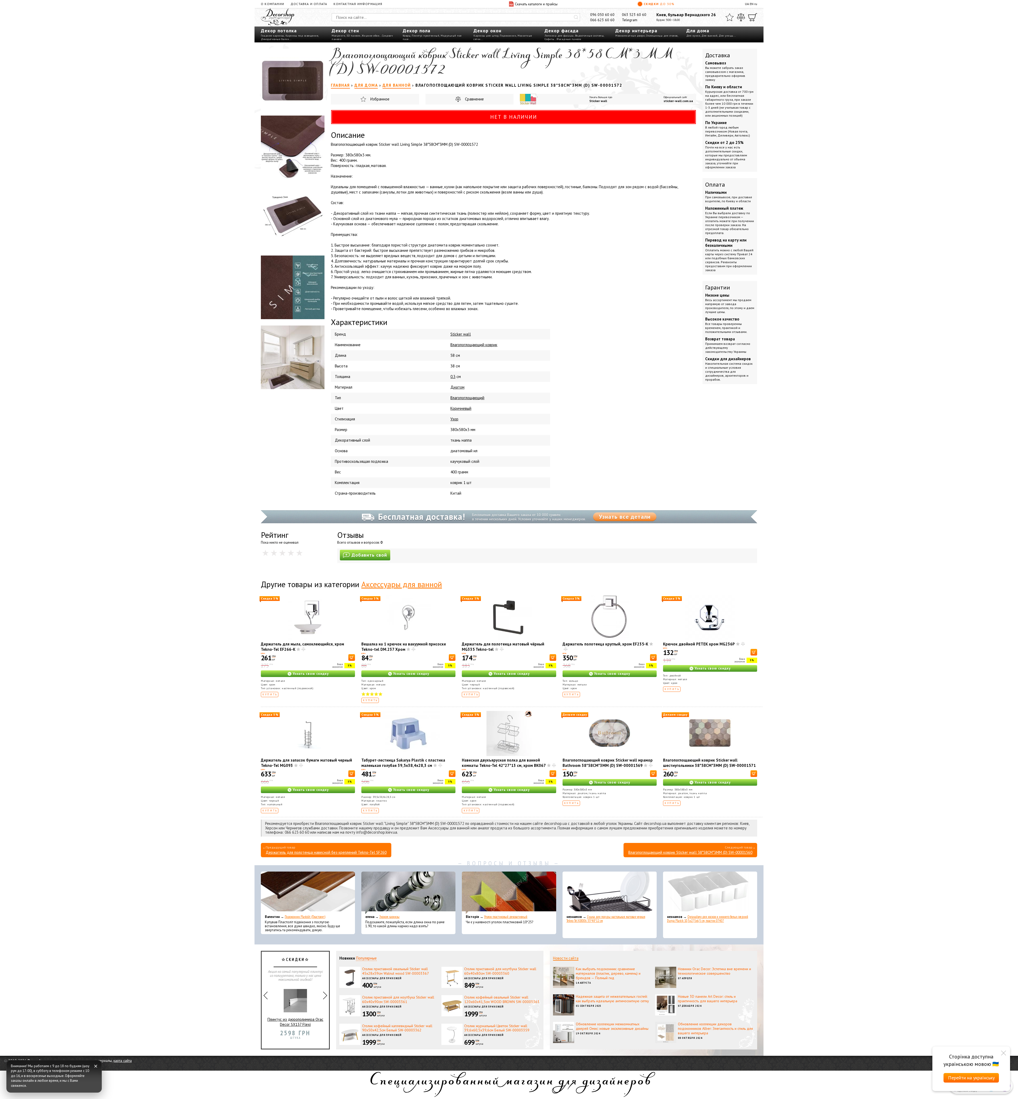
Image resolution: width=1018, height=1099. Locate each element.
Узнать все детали (625, 516)
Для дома (697, 31)
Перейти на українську (971, 1078)
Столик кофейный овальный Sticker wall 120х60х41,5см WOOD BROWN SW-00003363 (501, 999)
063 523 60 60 (634, 14)
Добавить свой (369, 555)
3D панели (353, 35)
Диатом (457, 387)
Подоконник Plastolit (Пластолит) (305, 917)
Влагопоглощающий (467, 397)
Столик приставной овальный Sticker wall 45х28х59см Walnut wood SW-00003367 (395, 971)
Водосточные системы (589, 35)
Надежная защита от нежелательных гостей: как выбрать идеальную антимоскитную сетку (612, 998)
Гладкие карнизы (272, 35)
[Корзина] (752, 17)
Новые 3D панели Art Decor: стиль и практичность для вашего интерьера (707, 998)
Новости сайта (565, 958)
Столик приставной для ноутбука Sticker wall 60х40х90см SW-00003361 (398, 999)
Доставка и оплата (309, 4)
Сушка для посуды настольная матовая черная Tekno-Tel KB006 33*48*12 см (606, 919)
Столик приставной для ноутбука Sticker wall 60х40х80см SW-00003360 (500, 971)
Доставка (717, 55)
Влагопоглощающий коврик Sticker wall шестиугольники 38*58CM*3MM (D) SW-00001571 (709, 763)
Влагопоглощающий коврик (473, 344)
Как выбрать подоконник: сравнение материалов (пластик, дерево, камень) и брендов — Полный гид (608, 973)
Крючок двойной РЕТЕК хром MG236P (699, 644)
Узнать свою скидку (311, 673)
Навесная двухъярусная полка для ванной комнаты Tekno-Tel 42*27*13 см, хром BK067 (504, 763)
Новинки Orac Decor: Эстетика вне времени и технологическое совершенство (714, 971)
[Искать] (576, 17)
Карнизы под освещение (302, 35)
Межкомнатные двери (630, 35)
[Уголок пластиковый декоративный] (509, 893)
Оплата (715, 184)
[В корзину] (351, 657)
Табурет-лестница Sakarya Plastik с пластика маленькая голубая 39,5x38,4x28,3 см (403, 763)
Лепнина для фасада (559, 35)
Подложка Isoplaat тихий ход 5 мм (295, 1022)
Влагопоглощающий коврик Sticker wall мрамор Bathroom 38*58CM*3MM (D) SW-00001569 (608, 763)
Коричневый (460, 408)
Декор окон (487, 31)
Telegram (629, 19)
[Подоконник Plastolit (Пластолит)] (308, 893)
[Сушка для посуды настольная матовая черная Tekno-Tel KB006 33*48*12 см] (610, 893)
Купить (270, 694)
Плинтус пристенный (425, 35)
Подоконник (508, 35)
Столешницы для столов (662, 35)
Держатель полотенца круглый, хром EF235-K (605, 644)
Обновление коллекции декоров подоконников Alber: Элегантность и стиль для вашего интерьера (715, 1028)
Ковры (407, 35)
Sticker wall (598, 101)
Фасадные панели (569, 39)
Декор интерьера (636, 31)
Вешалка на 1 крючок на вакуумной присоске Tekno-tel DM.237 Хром (403, 646)
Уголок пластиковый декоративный (505, 917)
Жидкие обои (371, 35)
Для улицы (726, 35)
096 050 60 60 (602, 14)
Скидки (659, 4)
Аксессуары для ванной (401, 584)
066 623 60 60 (602, 19)
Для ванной (709, 35)
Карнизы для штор (485, 35)
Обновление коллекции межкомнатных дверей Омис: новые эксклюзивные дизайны (612, 1026)
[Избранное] (729, 17)
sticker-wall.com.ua (678, 101)
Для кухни (693, 35)
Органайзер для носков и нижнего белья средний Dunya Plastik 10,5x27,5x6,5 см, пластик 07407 (707, 919)
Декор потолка (279, 31)
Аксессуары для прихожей (382, 978)
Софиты (549, 39)
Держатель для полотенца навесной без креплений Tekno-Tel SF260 (326, 852)
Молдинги (338, 35)
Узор (454, 418)
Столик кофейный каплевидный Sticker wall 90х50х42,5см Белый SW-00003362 (397, 1028)
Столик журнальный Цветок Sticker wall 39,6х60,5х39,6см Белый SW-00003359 (496, 1028)
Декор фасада (561, 31)
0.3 (452, 376)
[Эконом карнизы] (408, 893)
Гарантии (717, 287)
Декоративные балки (275, 39)
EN (751, 4)
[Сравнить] (741, 17)
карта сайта (122, 1060)
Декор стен (345, 31)
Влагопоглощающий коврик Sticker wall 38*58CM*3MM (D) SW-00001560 (690, 852)
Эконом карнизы (389, 917)
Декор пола (416, 31)
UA (747, 4)
